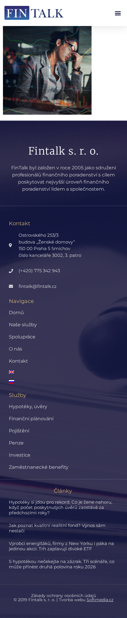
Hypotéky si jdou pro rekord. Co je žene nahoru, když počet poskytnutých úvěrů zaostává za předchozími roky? (60, 507)
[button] (118, 13)
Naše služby (23, 324)
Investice (19, 455)
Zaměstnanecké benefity (39, 467)
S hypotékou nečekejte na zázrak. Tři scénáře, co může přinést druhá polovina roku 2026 (61, 564)
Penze (16, 443)
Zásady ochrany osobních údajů (63, 595)
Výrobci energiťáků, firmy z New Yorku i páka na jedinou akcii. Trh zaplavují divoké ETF (61, 546)
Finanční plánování (31, 418)
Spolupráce (22, 337)
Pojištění (19, 431)
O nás (15, 349)
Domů (16, 312)
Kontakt (18, 361)
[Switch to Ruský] (68, 382)
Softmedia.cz (100, 599)
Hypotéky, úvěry (28, 406)
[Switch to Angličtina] (68, 372)
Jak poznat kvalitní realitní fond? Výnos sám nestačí (57, 528)
